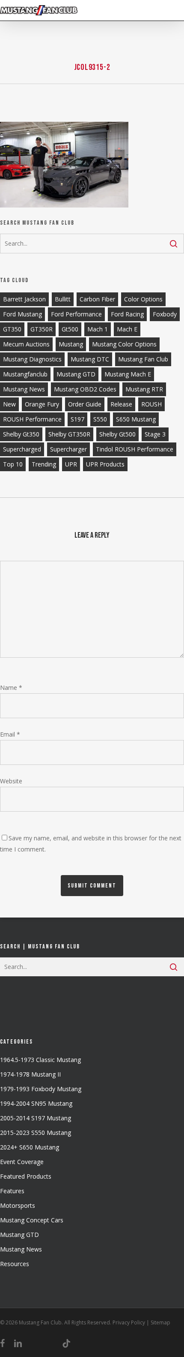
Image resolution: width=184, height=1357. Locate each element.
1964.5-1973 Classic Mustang (40, 1060)
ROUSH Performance (32, 419)
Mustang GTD (75, 374)
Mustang (71, 344)
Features (12, 1191)
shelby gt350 (21, 434)
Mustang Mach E (127, 374)
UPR (71, 464)
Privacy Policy (129, 1322)
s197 (77, 419)
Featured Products (25, 1176)
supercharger (68, 449)
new (9, 404)
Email (10, 734)
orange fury (42, 404)
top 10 (13, 464)
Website (11, 781)
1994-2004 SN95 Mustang (36, 1103)
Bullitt (63, 299)
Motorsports (17, 1205)
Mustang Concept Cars (31, 1220)
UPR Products (105, 464)
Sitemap (160, 1322)
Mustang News (21, 1249)
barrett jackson (24, 299)
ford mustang (22, 314)
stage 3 (155, 434)
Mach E (127, 329)
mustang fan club (143, 359)
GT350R (41, 329)
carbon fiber (97, 299)
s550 (100, 419)
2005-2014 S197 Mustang (35, 1118)
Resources (14, 1264)
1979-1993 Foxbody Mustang (40, 1089)
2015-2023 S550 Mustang (35, 1132)
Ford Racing (127, 314)
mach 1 (97, 329)
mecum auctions (26, 344)
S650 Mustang (136, 419)
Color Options (143, 299)
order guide (84, 404)
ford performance (76, 314)
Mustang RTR (144, 389)
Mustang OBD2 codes (85, 389)
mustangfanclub (25, 374)
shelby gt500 (117, 434)
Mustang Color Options (124, 344)
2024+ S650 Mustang (29, 1147)
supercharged (22, 449)
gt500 (70, 329)
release (121, 404)
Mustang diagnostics (32, 359)
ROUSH (151, 404)
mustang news (24, 389)
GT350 (12, 329)
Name (11, 687)
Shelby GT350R (69, 434)
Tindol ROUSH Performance (134, 449)
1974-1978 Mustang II (30, 1074)
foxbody (165, 314)
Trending (44, 464)
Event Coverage (22, 1162)
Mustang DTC (90, 359)
